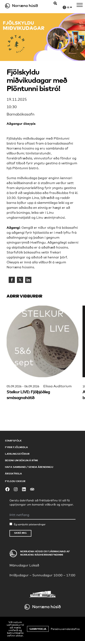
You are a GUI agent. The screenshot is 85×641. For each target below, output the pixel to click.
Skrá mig (20, 532)
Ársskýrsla (13, 473)
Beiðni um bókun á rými (21, 460)
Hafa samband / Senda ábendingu (29, 466)
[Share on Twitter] (20, 280)
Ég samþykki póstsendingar (30, 524)
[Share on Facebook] (12, 280)
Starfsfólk (13, 440)
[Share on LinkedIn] (28, 280)
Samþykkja (37, 628)
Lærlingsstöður (17, 453)
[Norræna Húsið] (25, 5)
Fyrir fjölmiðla (16, 447)
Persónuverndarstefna (65, 628)
